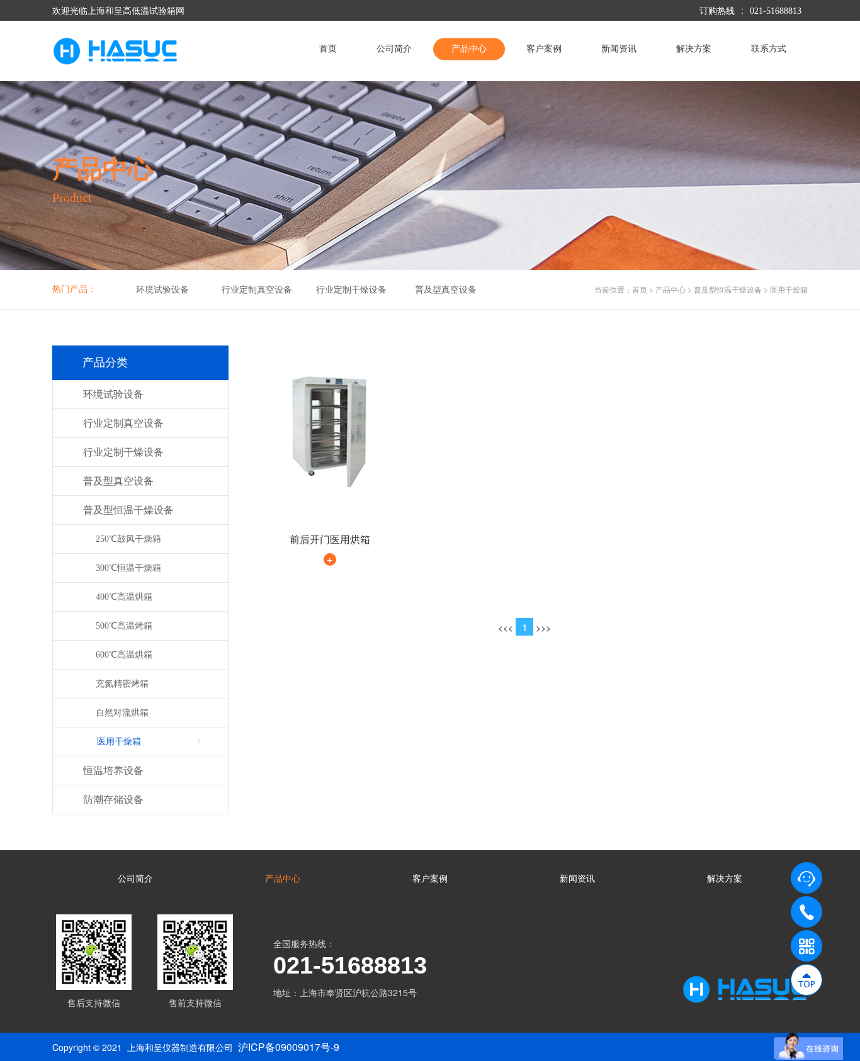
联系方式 (768, 48)
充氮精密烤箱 (122, 683)
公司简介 (394, 48)
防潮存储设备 (113, 799)
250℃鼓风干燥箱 (128, 539)
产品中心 (469, 48)
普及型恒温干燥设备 (728, 289)
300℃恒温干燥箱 (128, 568)
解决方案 (693, 48)
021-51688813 (775, 11)
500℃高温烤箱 (124, 626)
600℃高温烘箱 (124, 655)
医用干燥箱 (789, 289)
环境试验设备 (162, 290)
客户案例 (544, 48)
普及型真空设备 (446, 290)
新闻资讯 (619, 48)
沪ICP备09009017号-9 (288, 1047)
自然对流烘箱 (122, 712)
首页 (328, 48)
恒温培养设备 (113, 770)
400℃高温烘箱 (124, 597)
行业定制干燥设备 (351, 290)
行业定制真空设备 (257, 290)
